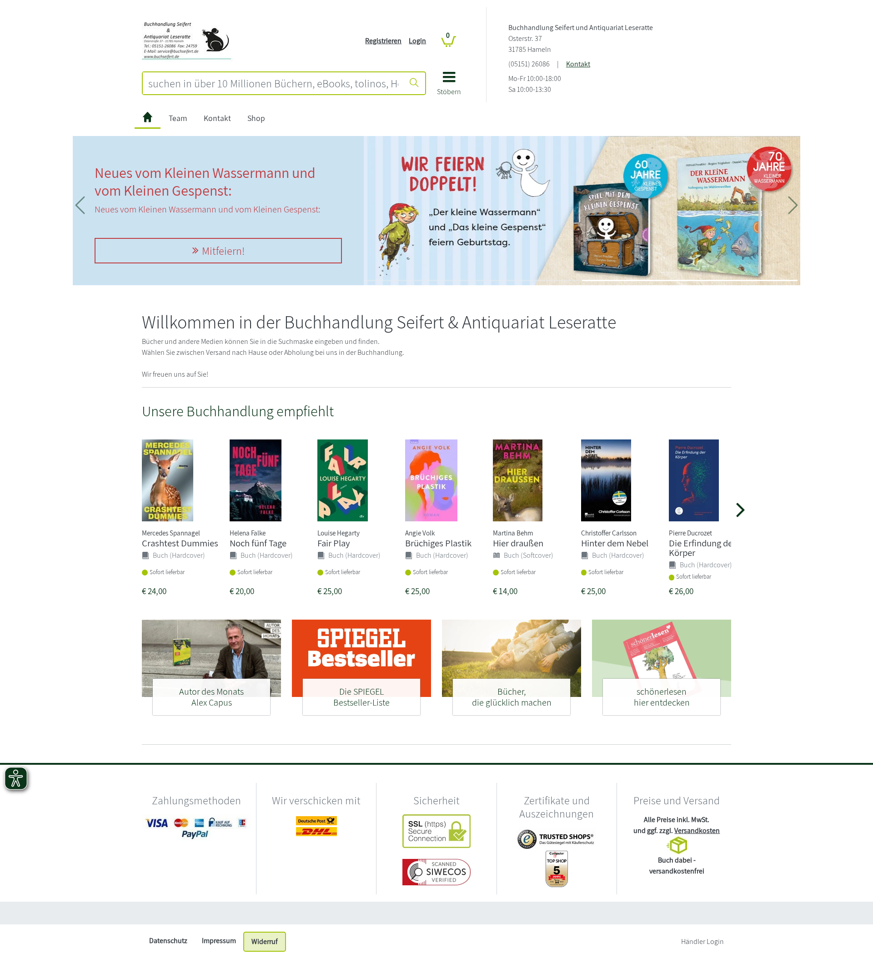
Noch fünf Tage (258, 543)
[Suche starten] (414, 83)
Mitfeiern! (223, 250)
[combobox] (273, 83)
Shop (256, 118)
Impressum (219, 940)
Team (178, 118)
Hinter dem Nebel (614, 543)
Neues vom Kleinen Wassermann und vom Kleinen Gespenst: (205, 181)
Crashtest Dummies (180, 543)
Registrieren (383, 40)
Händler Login (702, 941)
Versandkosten (697, 830)
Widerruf (264, 941)
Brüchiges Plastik (438, 543)
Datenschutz (168, 940)
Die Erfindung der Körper (702, 548)
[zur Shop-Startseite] (187, 40)
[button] (449, 86)
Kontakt (578, 64)
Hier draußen (518, 543)
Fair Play (333, 543)
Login (417, 40)
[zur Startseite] (148, 118)
